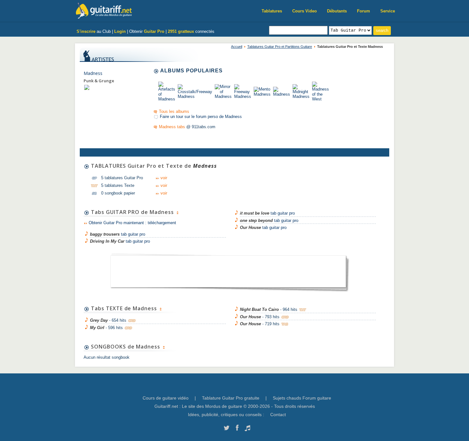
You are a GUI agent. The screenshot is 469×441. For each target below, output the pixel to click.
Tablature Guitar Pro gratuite (230, 398)
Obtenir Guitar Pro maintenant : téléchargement (132, 222)
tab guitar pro (117, 234)
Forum (363, 11)
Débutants (337, 11)
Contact (278, 414)
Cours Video (304, 11)
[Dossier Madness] (87, 87)
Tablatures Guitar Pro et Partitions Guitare (279, 46)
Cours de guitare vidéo (166, 398)
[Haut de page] (177, 212)
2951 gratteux (181, 31)
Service (387, 11)
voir (163, 177)
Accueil (236, 46)
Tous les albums (174, 111)
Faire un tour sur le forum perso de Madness (201, 116)
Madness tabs (172, 126)
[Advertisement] (228, 269)
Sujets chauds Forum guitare (302, 398)
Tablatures (272, 11)
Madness (93, 73)
